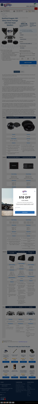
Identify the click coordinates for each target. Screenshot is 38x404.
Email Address (17, 207)
